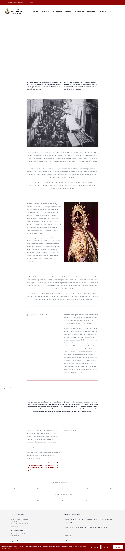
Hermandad (67, 540)
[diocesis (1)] (62, 500)
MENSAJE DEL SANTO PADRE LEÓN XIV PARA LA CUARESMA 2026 (86, 527)
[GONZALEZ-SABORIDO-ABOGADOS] (87, 489)
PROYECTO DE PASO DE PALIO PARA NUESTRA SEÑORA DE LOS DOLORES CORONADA (89, 521)
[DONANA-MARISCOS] (62, 489)
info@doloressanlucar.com (18, 530)
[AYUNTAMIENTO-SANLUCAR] (38, 500)
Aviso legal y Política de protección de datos (21, 541)
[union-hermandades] (87, 500)
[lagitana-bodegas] (38, 489)
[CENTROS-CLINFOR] (111, 489)
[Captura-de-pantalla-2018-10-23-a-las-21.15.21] (14, 489)
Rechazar (106, 547)
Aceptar (117, 547)
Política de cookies (13, 548)
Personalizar (94, 547)
